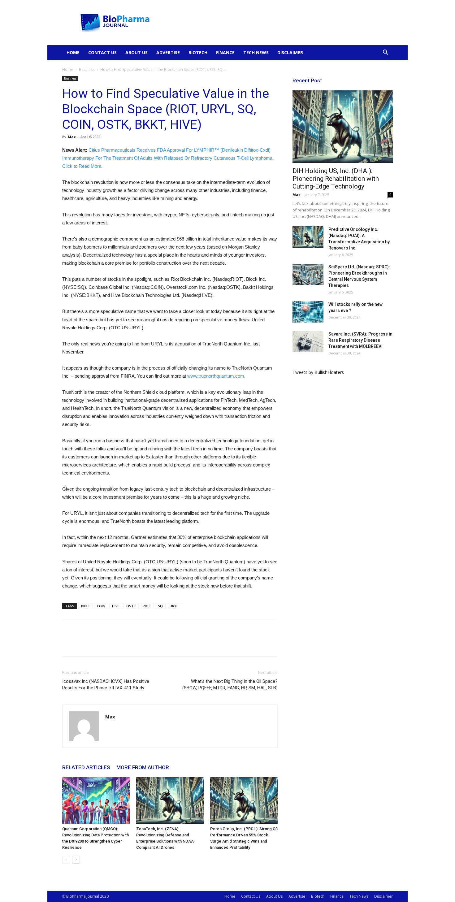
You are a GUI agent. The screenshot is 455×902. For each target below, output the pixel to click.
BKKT (85, 606)
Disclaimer (290, 52)
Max (72, 136)
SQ (160, 606)
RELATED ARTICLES (86, 767)
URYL (174, 606)
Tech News (256, 52)
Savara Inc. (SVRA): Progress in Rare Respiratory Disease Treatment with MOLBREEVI (360, 340)
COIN (101, 606)
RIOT (147, 606)
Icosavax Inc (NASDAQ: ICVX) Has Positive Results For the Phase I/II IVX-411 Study (105, 685)
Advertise (168, 52)
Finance (225, 52)
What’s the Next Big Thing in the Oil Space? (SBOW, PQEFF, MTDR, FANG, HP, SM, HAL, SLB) (230, 685)
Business (86, 69)
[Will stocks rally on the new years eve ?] (307, 312)
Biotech (197, 52)
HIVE (115, 606)
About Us (136, 52)
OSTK (131, 606)
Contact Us (102, 52)
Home (73, 52)
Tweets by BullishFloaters (318, 372)
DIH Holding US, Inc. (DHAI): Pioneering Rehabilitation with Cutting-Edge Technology (335, 178)
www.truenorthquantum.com (215, 376)
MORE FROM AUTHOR (142, 767)
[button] (385, 53)
